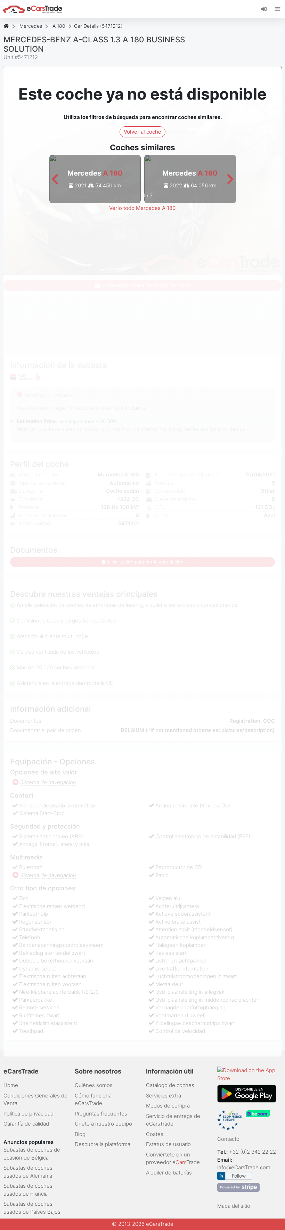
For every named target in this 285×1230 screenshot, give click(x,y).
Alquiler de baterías (169, 1172)
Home (10, 1085)
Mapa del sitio (233, 1206)
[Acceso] (266, 8)
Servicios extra (163, 1095)
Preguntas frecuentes (101, 1113)
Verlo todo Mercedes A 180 (142, 208)
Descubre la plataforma (102, 1144)
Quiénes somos (94, 1085)
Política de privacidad (28, 1113)
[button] (54, 179)
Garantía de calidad (26, 1123)
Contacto (228, 1139)
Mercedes (30, 26)
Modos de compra (168, 1105)
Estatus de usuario (168, 1144)
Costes (154, 1134)
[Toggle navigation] (278, 9)
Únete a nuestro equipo (103, 1123)
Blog (80, 1134)
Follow (239, 1176)
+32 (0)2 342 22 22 (253, 1151)
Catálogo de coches (170, 1085)
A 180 (58, 26)
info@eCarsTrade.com (243, 1167)
